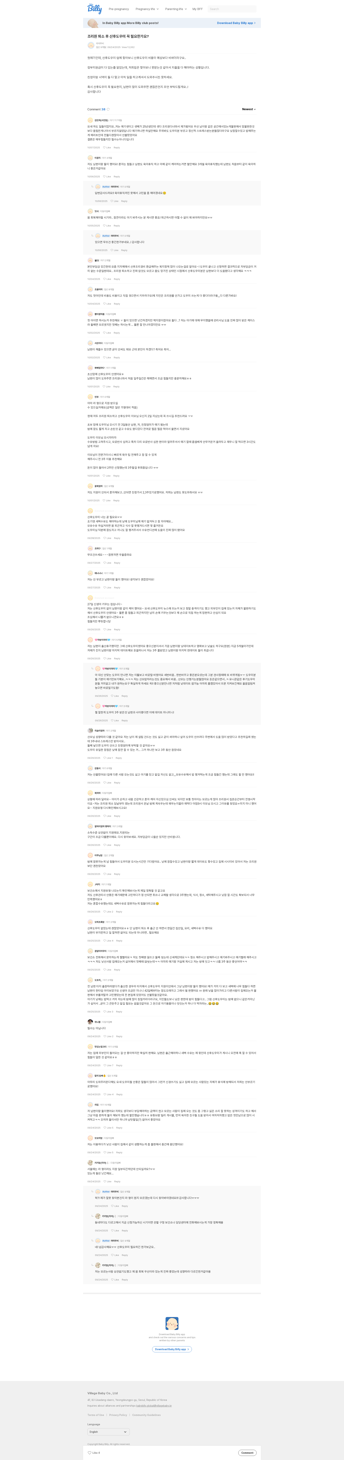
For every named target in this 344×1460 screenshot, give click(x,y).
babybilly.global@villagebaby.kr (154, 1405)
